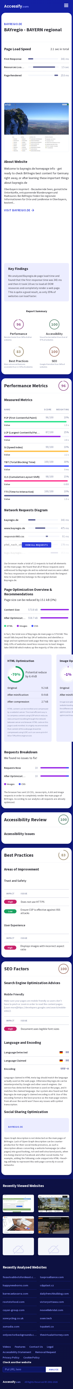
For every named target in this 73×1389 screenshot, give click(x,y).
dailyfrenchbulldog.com (54, 1293)
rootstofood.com (13, 1301)
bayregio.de (13, 24)
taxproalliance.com (52, 1277)
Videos (7, 1346)
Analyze (54, 1369)
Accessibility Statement (17, 1352)
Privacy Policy (11, 1357)
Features (20, 1346)
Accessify (16, 6)
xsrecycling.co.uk (13, 1318)
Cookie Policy (31, 1357)
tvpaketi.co (47, 1326)
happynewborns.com (15, 1285)
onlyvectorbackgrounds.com (19, 1334)
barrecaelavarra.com (15, 1293)
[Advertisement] (36, 92)
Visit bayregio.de (17, 210)
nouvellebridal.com (51, 1310)
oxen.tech (46, 1318)
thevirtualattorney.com (54, 1334)
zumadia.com (11, 1326)
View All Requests (36, 544)
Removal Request (45, 1352)
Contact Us (36, 1346)
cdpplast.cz (47, 1285)
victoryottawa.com (52, 1301)
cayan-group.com (13, 1310)
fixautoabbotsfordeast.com (19, 1277)
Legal (50, 1346)
